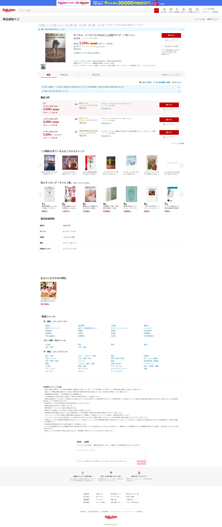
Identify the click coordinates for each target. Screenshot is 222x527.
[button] (171, 10)
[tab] (48, 75)
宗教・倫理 (91, 25)
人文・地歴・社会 (71, 25)
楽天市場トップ (44, 25)
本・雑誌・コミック (57, 25)
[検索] (156, 10)
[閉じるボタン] (182, 29)
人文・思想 (82, 25)
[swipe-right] (181, 165)
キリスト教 (101, 25)
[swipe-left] (40, 165)
